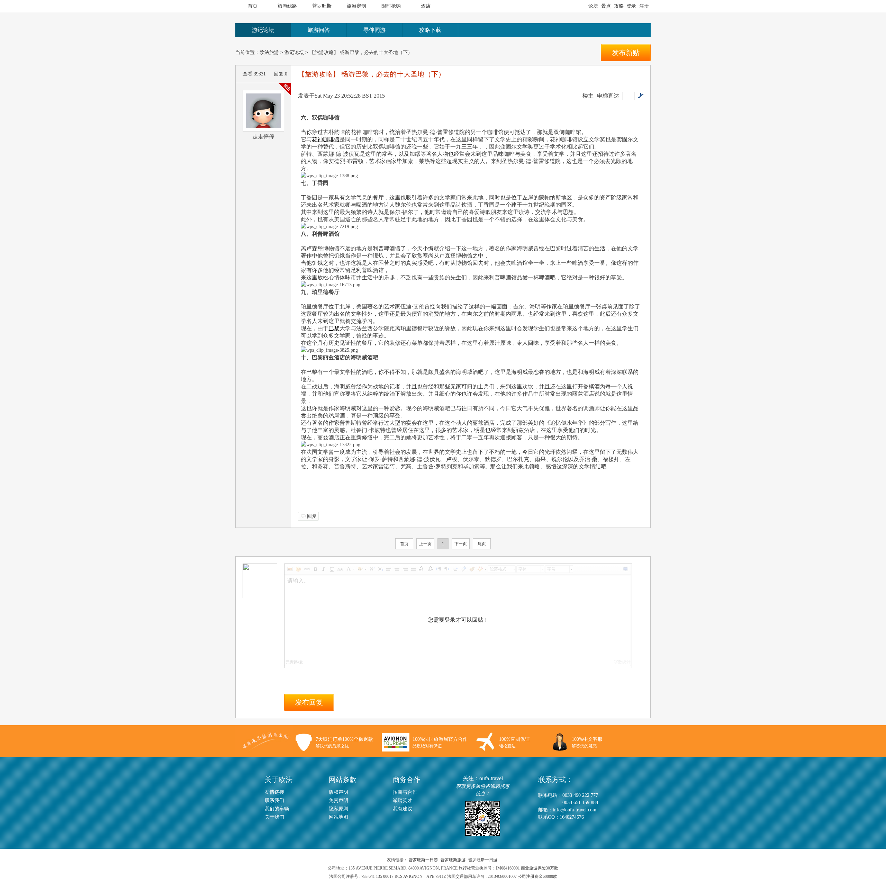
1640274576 (572, 817)
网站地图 (338, 817)
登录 (631, 6)
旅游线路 (287, 6)
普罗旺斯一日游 (423, 859)
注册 (644, 6)
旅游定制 (356, 6)
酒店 (426, 6)
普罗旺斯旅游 (453, 859)
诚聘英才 (402, 800)
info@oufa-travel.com (574, 809)
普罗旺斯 (322, 6)
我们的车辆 (277, 808)
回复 (312, 516)
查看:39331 (254, 73)
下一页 (460, 543)
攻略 (619, 6)
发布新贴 (626, 52)
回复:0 (280, 73)
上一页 (425, 543)
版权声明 (338, 792)
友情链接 (274, 792)
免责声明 (338, 800)
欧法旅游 (269, 52)
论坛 (593, 6)
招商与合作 (405, 792)
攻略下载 (430, 30)
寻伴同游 (374, 30)
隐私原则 (338, 808)
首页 (252, 6)
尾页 (482, 543)
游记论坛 (263, 30)
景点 (606, 6)
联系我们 (274, 800)
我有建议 (402, 808)
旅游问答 (319, 30)
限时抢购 (391, 6)
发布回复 (309, 702)
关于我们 (274, 817)
